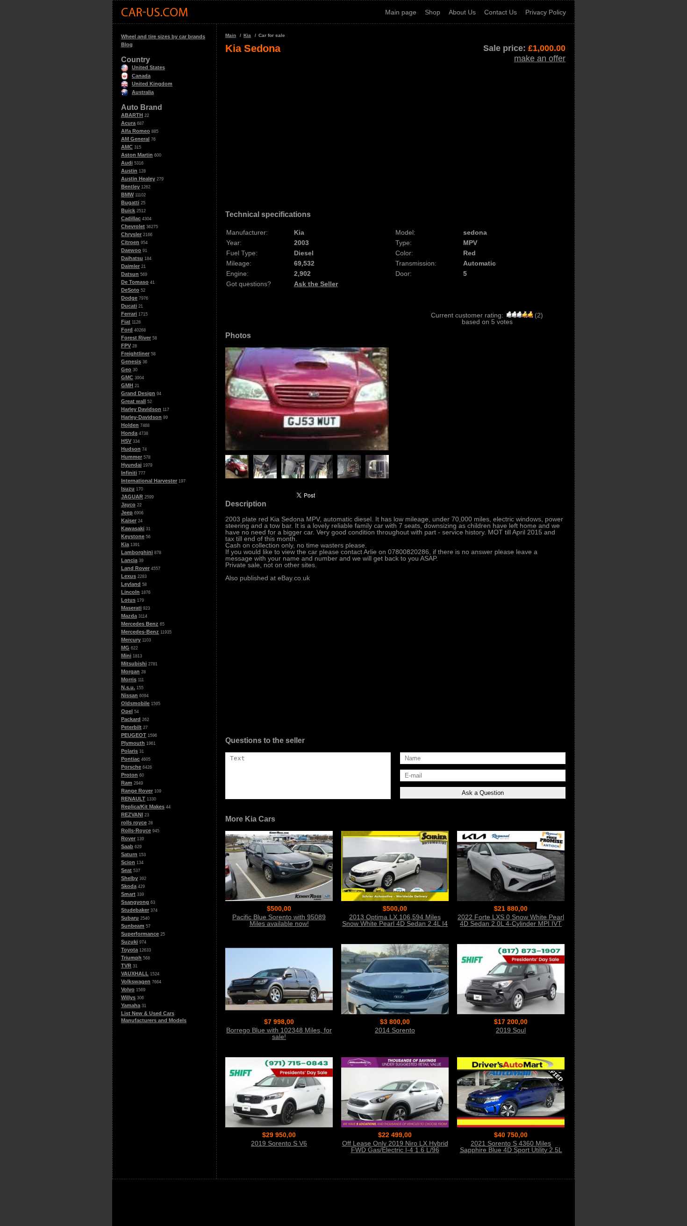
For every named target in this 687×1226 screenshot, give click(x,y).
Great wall (133, 401)
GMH (127, 385)
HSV (126, 441)
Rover (128, 838)
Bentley (130, 186)
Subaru (130, 918)
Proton (129, 775)
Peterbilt (131, 727)
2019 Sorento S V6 (279, 1143)
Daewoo (131, 250)
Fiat (125, 322)
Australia (143, 92)
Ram (126, 783)
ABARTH (132, 115)
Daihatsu (132, 258)
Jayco (128, 504)
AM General (135, 139)
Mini (126, 655)
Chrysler (131, 234)
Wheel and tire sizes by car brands (163, 36)
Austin (129, 170)
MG (125, 647)
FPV (126, 345)
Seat (126, 870)
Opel (127, 711)
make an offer (539, 58)
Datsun (130, 274)
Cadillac (131, 218)
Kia (125, 544)
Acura (128, 123)
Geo (126, 369)
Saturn (129, 854)
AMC (127, 147)
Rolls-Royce (136, 830)
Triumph (131, 957)
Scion (128, 862)
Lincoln (130, 592)
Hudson (131, 449)
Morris (128, 679)
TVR (126, 965)
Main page (400, 12)
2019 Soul (511, 1030)
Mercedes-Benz (140, 632)
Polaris (129, 751)
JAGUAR (132, 496)
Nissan (129, 695)
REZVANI (132, 814)
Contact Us (500, 12)
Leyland (131, 584)
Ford (127, 329)
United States (148, 67)
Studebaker (135, 910)
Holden (130, 425)
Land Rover (135, 568)
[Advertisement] (395, 129)
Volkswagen (135, 981)
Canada (141, 76)
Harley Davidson (141, 409)
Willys (128, 997)
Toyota (129, 949)
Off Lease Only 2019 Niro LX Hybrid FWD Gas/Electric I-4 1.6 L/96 (395, 1146)
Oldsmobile (135, 703)
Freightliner (135, 353)
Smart (128, 894)
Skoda (128, 886)
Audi (127, 163)
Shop (432, 12)
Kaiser (128, 520)
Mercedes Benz (139, 624)
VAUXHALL (135, 973)
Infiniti (129, 473)
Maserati (131, 608)
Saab (127, 846)
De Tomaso (135, 282)
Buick (128, 210)
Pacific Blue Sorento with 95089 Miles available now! (279, 920)
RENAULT (133, 798)
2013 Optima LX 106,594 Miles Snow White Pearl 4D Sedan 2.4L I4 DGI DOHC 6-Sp (395, 923)
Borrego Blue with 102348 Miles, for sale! (279, 1033)
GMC (127, 377)
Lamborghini (137, 552)
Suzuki (129, 942)
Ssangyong (135, 902)
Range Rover (137, 790)
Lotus (128, 600)
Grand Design (138, 393)
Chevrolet (133, 226)
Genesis (131, 361)
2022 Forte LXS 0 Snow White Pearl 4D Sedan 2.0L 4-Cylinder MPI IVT (511, 920)
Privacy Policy (545, 12)
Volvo (128, 989)
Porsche (131, 767)
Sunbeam (132, 926)
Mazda (129, 616)
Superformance (140, 934)
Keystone (132, 536)
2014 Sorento (395, 1030)
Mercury (131, 639)
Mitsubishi (134, 663)
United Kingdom (152, 84)
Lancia (129, 560)
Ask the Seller (316, 284)
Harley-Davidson (141, 417)
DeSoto (130, 290)
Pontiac (130, 759)
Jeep (127, 512)
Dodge (129, 298)
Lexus (128, 576)
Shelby (129, 878)
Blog (127, 44)
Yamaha (130, 1005)
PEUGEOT (133, 735)
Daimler (130, 266)
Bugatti (130, 202)
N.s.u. (128, 687)
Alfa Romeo (135, 131)
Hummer (131, 457)
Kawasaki (132, 528)
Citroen (130, 242)
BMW (127, 194)
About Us (462, 12)
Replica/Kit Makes (143, 806)
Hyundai (131, 465)
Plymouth (133, 743)
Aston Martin (137, 155)
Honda (129, 433)
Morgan (130, 671)
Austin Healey (138, 178)
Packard (131, 719)
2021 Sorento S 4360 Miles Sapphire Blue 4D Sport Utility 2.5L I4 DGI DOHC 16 (511, 1150)
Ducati (129, 306)
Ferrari (129, 314)
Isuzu (128, 488)
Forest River (136, 337)
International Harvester (149, 480)
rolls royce (134, 822)
